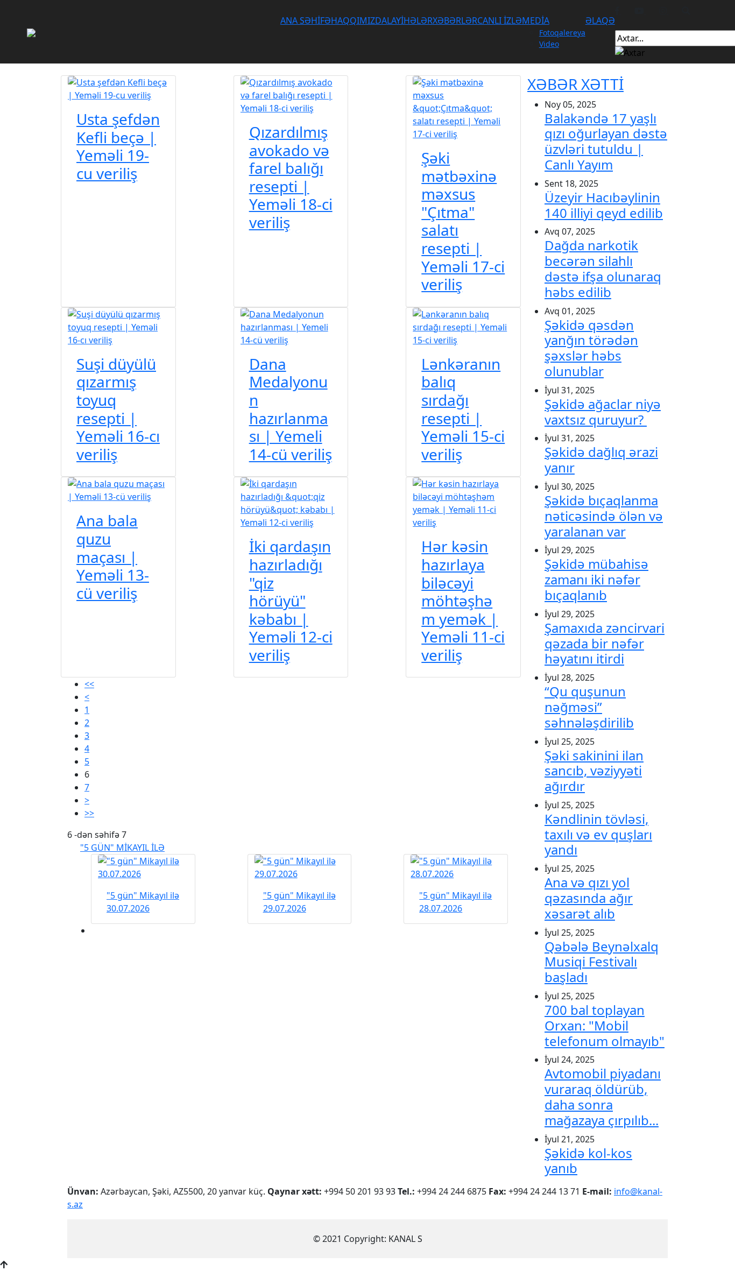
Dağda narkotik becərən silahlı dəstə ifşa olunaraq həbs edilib (603, 268)
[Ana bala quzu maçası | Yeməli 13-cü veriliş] (118, 490)
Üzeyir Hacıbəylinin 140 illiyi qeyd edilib (604, 205)
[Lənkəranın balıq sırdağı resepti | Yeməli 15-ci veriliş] (463, 326)
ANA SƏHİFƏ (305, 20)
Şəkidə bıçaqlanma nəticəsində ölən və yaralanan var (604, 515)
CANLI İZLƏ (499, 20)
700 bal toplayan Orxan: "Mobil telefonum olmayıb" (605, 1025)
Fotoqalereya (562, 32)
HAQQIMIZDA (359, 20)
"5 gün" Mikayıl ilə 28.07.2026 (455, 901)
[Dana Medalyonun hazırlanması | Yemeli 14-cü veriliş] (291, 326)
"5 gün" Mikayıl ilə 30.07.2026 (143, 901)
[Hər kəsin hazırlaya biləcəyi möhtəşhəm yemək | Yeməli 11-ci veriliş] (463, 503)
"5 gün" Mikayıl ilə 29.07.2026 (299, 901)
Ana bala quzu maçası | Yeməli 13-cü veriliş (112, 556)
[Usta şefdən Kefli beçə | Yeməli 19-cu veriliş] (118, 88)
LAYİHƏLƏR (410, 20)
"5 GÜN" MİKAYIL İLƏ (122, 847)
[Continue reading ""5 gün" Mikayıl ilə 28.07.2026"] (456, 867)
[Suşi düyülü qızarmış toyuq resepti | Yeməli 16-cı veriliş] (118, 326)
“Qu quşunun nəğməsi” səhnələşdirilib (589, 706)
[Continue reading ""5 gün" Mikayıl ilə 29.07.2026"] (300, 867)
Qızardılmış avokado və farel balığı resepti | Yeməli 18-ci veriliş (291, 177)
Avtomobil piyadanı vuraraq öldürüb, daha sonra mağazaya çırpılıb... (603, 1096)
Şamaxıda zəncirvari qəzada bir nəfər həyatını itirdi (605, 643)
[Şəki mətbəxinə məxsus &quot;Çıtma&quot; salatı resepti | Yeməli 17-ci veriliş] (463, 107)
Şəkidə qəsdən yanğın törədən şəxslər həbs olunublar (591, 348)
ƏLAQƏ (600, 20)
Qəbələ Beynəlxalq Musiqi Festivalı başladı (602, 961)
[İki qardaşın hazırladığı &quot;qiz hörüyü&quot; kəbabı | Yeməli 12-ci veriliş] (291, 503)
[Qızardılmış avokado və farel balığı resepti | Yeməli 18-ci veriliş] (291, 94)
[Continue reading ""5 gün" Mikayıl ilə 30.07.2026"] (143, 867)
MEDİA (535, 20)
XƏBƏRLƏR (455, 20)
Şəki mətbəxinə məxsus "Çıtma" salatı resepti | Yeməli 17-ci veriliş (463, 220)
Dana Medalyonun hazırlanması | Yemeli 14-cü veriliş (290, 409)
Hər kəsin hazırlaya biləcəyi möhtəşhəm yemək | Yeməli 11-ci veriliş (463, 600)
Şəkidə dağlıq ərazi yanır (601, 459)
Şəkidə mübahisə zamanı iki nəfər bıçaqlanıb (596, 579)
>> (89, 813)
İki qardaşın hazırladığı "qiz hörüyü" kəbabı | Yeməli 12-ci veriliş (291, 600)
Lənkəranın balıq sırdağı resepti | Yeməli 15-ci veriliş (463, 409)
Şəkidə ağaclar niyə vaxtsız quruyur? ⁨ (603, 411)
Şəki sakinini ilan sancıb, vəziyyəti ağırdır (594, 770)
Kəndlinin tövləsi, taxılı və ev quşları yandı (598, 834)
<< (89, 684)
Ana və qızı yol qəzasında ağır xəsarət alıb (589, 897)
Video (549, 44)
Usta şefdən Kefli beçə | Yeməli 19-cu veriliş (118, 146)
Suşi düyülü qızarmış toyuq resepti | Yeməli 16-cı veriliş (118, 409)
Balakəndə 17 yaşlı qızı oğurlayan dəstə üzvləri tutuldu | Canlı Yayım (606, 141)
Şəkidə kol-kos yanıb (588, 1160)
